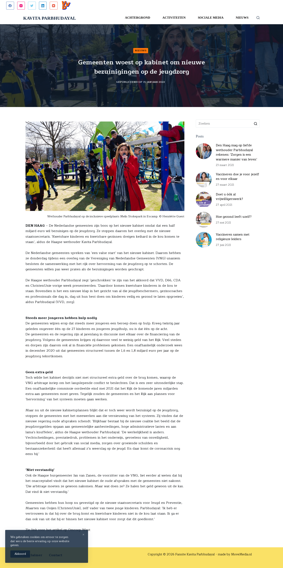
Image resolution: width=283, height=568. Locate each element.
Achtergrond (137, 17)
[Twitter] (32, 6)
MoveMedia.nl (241, 554)
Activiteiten (174, 17)
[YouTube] (54, 6)
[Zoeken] (258, 17)
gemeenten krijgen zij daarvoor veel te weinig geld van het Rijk (111, 340)
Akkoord (20, 554)
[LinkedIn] (43, 6)
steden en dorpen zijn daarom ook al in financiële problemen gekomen (103, 342)
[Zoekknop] (255, 123)
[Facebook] (10, 6)
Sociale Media (211, 17)
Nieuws (242, 17)
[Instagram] (21, 6)
